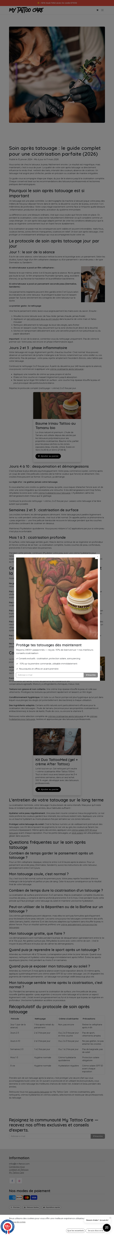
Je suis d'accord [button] (95, 1231)
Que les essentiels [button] (75, 1231)
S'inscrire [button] (91, 675)
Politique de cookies (17, 1222)
